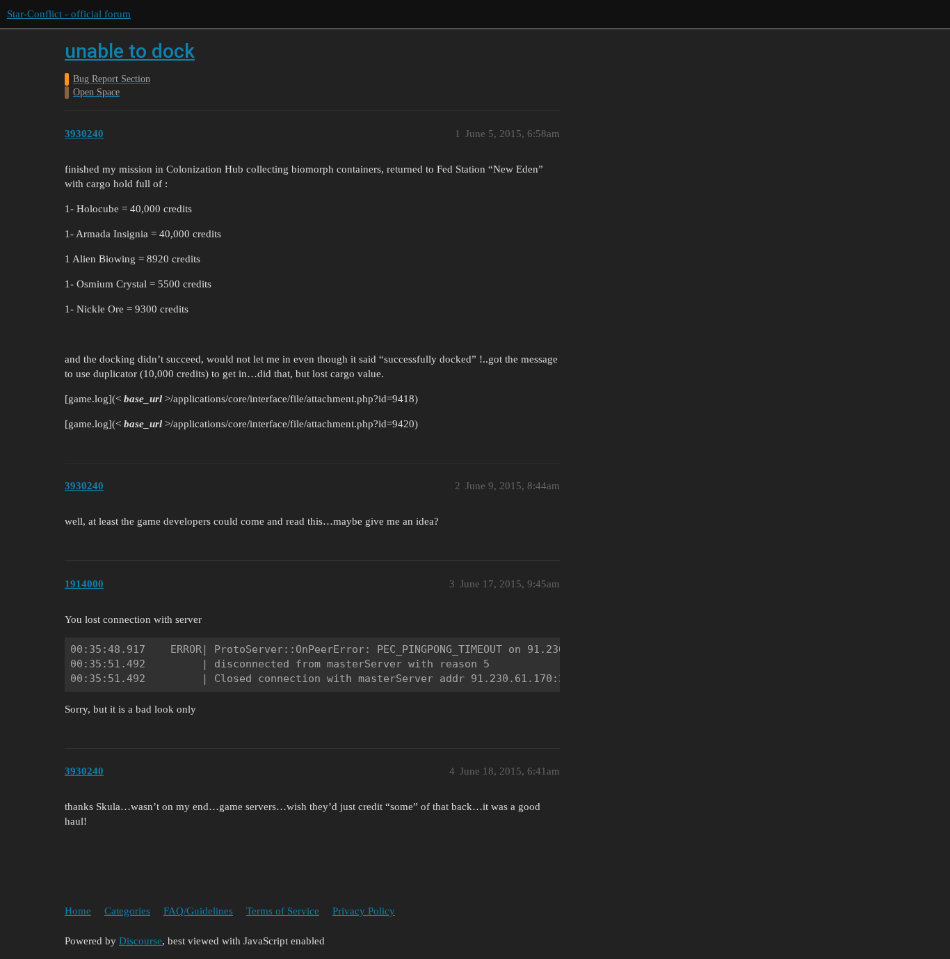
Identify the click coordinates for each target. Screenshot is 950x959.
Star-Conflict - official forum (69, 13)
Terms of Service (282, 911)
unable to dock (130, 51)
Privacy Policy (363, 911)
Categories (127, 911)
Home (78, 911)
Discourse (140, 940)
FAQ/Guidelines (198, 911)
